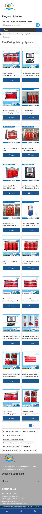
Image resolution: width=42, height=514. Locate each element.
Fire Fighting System (10, 450)
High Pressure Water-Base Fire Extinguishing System (30, 187)
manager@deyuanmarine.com (16, 503)
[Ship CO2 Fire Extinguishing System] (11, 398)
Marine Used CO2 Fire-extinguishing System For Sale (11, 112)
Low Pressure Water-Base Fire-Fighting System (30, 224)
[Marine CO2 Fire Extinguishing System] (30, 134)
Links (37, 507)
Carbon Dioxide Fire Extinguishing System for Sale (10, 74)
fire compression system (11, 446)
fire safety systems (27, 443)
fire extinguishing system (11, 431)
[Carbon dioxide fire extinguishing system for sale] (30, 398)
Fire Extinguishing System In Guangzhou (30, 262)
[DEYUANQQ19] (9, 6)
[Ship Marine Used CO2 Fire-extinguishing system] (30, 360)
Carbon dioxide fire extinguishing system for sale (30, 413)
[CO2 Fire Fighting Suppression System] (30, 97)
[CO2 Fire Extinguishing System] (11, 134)
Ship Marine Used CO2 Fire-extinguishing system (30, 375)
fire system (26, 446)
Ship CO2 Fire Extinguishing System (9, 413)
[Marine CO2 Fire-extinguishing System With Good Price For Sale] (30, 285)
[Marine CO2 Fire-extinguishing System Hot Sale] (11, 285)
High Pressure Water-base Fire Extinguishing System (11, 337)
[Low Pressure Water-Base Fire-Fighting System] (30, 210)
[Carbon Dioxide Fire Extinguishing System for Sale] (11, 59)
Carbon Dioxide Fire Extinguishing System (9, 187)
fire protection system (10, 443)
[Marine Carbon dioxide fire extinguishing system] (11, 360)
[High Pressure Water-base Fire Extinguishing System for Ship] (30, 59)
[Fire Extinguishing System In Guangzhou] (30, 247)
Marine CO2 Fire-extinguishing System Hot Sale (11, 300)
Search (38, 25)
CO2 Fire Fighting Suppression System (28, 112)
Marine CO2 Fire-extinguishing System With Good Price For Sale (30, 300)
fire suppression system (28, 450)
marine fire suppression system (13, 439)
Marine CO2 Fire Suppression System (9, 224)
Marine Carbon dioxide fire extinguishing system (11, 375)
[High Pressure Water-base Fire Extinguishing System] (11, 323)
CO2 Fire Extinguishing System (10, 149)
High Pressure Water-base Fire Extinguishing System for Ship (30, 74)
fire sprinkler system (29, 431)
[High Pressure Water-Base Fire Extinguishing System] (30, 172)
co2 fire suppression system (12, 435)
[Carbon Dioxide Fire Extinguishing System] (11, 172)
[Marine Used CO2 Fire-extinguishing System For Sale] (11, 97)
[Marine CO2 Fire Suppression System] (11, 210)
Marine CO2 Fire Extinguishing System (29, 149)
